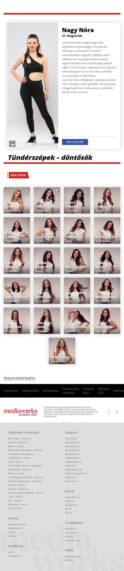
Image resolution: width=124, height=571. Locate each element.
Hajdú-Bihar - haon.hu (19, 469)
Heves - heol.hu (16, 473)
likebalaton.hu (72, 454)
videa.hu (69, 536)
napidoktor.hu (72, 458)
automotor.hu (72, 442)
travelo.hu (70, 465)
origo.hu (12, 536)
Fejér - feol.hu (15, 461)
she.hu (68, 512)
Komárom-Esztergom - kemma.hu (25, 481)
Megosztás (74, 142)
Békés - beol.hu (16, 446)
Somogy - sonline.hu (18, 489)
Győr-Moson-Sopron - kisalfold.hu (25, 465)
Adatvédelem (51, 391)
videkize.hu (71, 477)
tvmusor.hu (71, 481)
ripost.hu (69, 501)
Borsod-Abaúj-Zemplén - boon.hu (25, 450)
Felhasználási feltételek (71, 391)
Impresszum (11, 391)
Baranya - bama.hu (18, 442)
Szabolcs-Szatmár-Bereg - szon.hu (26, 492)
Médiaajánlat (31, 391)
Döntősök (18, 175)
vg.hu (11, 552)
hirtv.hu (12, 532)
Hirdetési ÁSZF (88, 391)
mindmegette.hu (73, 461)
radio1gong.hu (72, 556)
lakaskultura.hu (73, 446)
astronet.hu (71, 438)
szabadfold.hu (15, 528)
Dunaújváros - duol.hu (19, 458)
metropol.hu (71, 505)
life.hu (68, 508)
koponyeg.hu (71, 532)
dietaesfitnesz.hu (74, 469)
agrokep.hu (14, 556)
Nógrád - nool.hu (16, 485)
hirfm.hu (69, 560)
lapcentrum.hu (72, 540)
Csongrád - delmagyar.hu (21, 454)
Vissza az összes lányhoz (19, 378)
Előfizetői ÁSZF (103, 391)
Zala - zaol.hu (15, 508)
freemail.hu (71, 528)
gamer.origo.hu (73, 450)
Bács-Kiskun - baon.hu (19, 438)
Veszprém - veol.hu (18, 504)
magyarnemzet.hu (17, 524)
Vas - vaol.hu (14, 500)
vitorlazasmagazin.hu (76, 473)
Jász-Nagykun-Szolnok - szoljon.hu (26, 477)
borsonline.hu (72, 497)
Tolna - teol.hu (15, 496)
